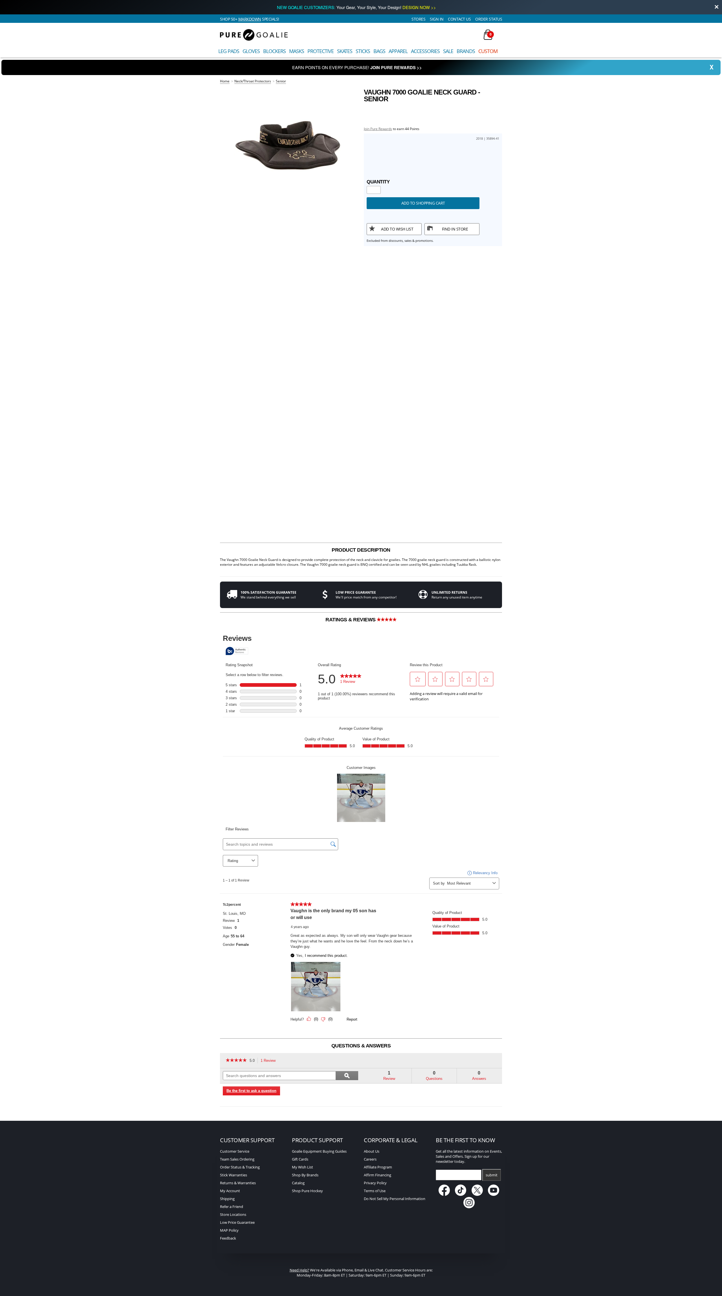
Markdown (249, 19)
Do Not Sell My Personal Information (394, 1198)
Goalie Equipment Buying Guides (319, 1151)
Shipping (227, 1198)
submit (492, 1174)
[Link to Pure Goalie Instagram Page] (469, 1206)
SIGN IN (437, 19)
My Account (230, 1190)
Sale (448, 51)
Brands (466, 51)
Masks (296, 51)
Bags (379, 51)
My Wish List (302, 1167)
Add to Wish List (397, 229)
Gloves (251, 51)
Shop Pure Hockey (307, 1190)
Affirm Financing (377, 1174)
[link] (236, 1060)
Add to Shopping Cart (423, 203)
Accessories (425, 51)
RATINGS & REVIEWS (351, 619)
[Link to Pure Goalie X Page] (477, 1194)
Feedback (228, 1238)
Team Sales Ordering (237, 1159)
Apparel (398, 51)
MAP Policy (229, 1230)
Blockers (274, 51)
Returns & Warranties (238, 1182)
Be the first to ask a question (251, 1091)
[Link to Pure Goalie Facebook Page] (444, 1194)
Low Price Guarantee (237, 1222)
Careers (370, 1159)
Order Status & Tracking (240, 1167)
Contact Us (459, 19)
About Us (371, 1151)
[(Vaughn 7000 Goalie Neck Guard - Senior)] (289, 144)
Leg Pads (228, 51)
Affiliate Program (378, 1167)
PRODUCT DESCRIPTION (361, 550)
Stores (418, 19)
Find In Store (455, 229)
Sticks (363, 51)
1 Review (270, 1061)
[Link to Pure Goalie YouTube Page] (494, 1194)
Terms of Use (375, 1190)
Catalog (298, 1182)
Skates (344, 51)
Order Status (488, 19)
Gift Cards (300, 1159)
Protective (320, 51)
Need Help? (299, 1270)
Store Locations (233, 1214)
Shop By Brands (305, 1174)
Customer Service (234, 1151)
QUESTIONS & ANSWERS (361, 1046)
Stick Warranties (233, 1174)
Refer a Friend (231, 1206)
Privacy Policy (375, 1182)
